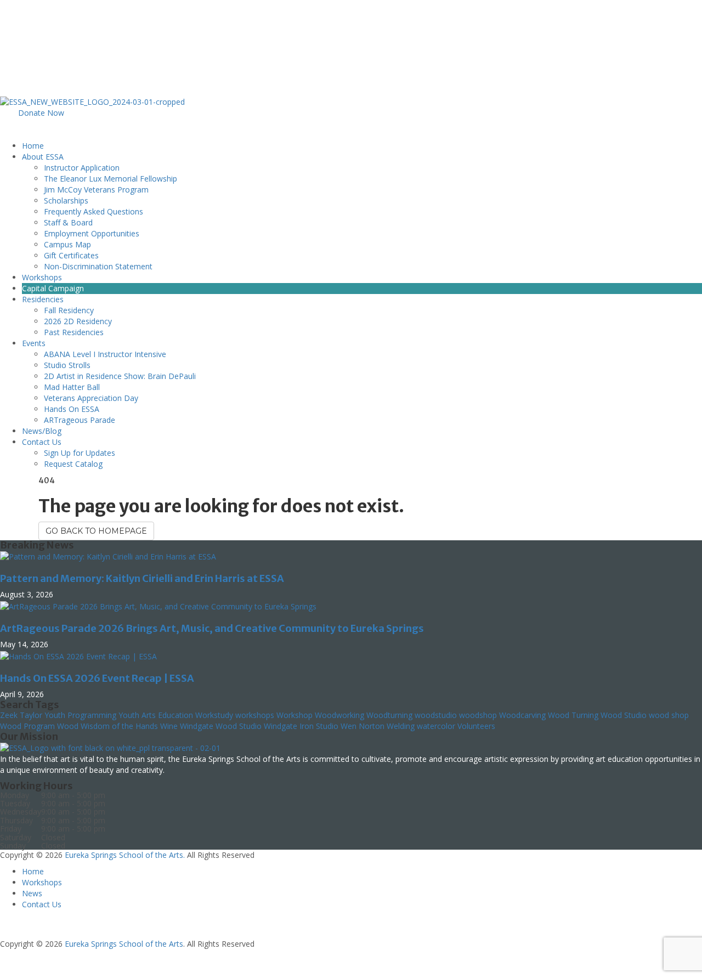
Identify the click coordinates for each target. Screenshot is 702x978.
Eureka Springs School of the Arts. (125, 855)
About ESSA (43, 156)
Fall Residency (69, 310)
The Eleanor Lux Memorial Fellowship (110, 178)
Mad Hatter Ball (72, 387)
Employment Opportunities (91, 233)
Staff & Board (68, 222)
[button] (41, 113)
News (32, 893)
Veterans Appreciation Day (91, 398)
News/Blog (41, 431)
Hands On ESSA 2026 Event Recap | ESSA (97, 678)
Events (34, 343)
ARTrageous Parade (79, 420)
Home (33, 145)
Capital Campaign (53, 288)
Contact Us (41, 442)
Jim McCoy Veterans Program (96, 189)
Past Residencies (74, 332)
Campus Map (67, 244)
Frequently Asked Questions (93, 211)
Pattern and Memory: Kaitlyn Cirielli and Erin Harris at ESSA (142, 578)
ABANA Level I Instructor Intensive (105, 354)
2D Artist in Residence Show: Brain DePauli (120, 376)
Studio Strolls (67, 365)
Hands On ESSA (71, 409)
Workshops (42, 277)
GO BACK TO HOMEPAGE (96, 531)
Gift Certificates (71, 255)
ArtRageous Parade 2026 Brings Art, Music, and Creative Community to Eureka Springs (212, 628)
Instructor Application (82, 167)
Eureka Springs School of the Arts (124, 944)
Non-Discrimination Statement (98, 266)
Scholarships (66, 200)
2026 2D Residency (78, 321)
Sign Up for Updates (79, 453)
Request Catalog (73, 464)
